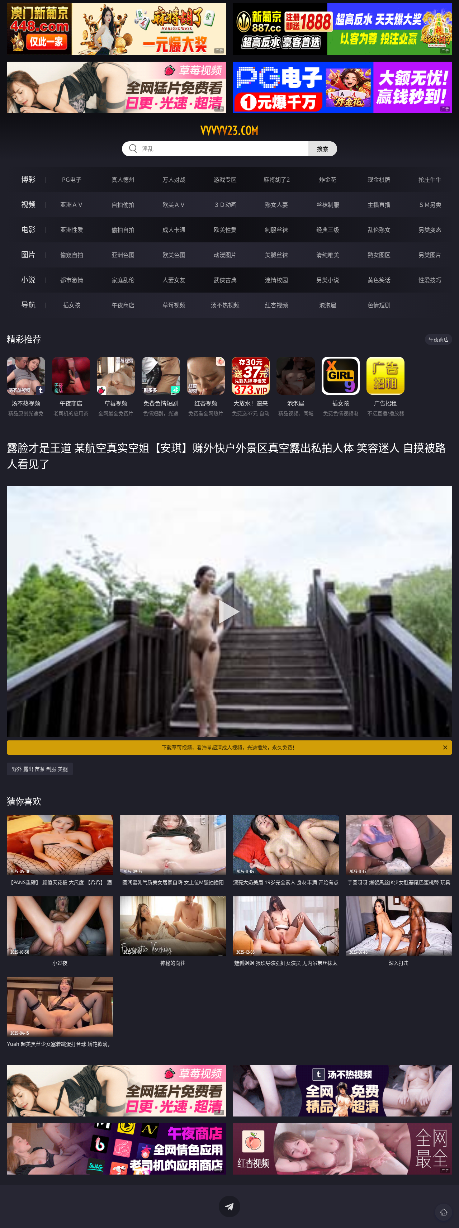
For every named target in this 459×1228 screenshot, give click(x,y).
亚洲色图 (123, 255)
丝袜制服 (327, 205)
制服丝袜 (276, 230)
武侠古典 (225, 280)
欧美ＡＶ (173, 205)
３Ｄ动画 (225, 205)
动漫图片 (225, 255)
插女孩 (71, 305)
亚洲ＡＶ (71, 205)
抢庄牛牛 (429, 180)
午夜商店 (123, 305)
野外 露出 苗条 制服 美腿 (40, 768)
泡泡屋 (327, 305)
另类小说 (327, 280)
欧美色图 (173, 255)
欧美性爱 (225, 230)
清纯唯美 (327, 255)
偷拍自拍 (123, 230)
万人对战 (173, 180)
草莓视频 (173, 305)
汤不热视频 (225, 305)
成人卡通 (173, 230)
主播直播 (379, 205)
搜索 (322, 149)
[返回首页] (443, 1212)
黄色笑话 (379, 280)
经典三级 (327, 230)
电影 (28, 229)
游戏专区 (225, 180)
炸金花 (327, 180)
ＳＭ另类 (429, 205)
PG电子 (71, 180)
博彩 (28, 179)
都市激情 (71, 280)
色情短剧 (379, 305)
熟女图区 (379, 255)
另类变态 (429, 230)
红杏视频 (276, 305)
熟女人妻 (276, 205)
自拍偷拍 (123, 205)
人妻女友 (173, 280)
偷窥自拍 (71, 255)
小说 (28, 280)
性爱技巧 (429, 280)
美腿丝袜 (276, 255)
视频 (28, 204)
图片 (28, 255)
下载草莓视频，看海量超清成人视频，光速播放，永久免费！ (229, 747)
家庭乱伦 (123, 280)
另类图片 (429, 255)
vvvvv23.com (229, 130)
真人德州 (123, 180)
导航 (28, 305)
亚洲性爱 (71, 230)
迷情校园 (276, 280)
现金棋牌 (379, 180)
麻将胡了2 (277, 180)
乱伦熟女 (379, 230)
